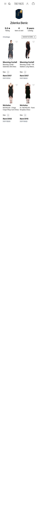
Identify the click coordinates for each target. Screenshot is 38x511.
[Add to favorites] (16, 42)
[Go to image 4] (12, 102)
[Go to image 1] (9, 59)
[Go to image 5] (13, 102)
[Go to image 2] (11, 59)
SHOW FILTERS (28, 37)
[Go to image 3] (12, 59)
